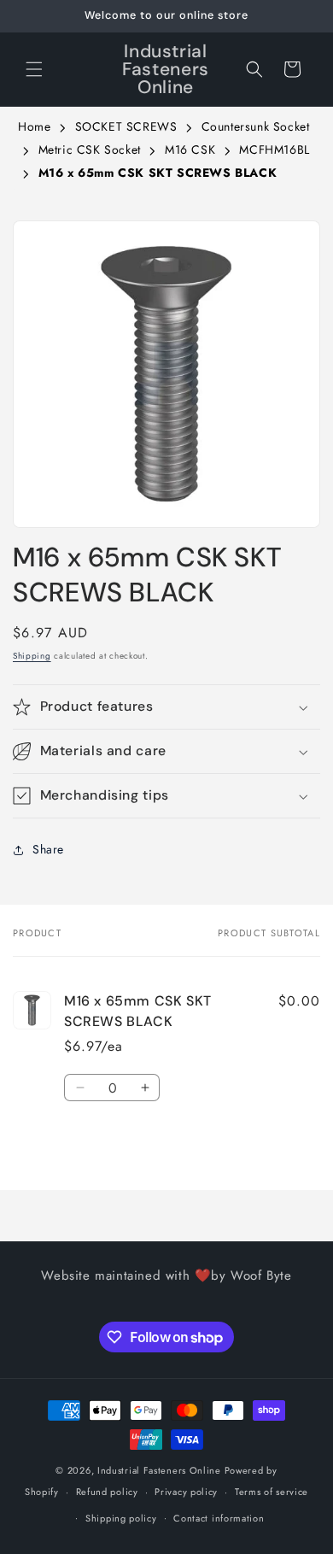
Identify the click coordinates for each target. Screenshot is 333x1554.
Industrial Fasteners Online (159, 1470)
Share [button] (48, 849)
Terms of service (271, 1491)
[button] (34, 69)
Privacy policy (186, 1491)
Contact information (218, 1518)
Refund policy (107, 1491)
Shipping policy (121, 1518)
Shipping (32, 655)
